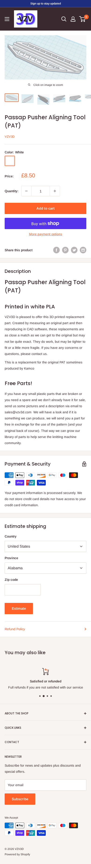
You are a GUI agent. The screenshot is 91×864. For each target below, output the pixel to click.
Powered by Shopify (17, 854)
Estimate (19, 608)
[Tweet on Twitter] (74, 250)
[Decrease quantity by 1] (26, 191)
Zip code (11, 579)
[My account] (73, 19)
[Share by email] (83, 250)
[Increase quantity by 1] (55, 191)
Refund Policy (15, 629)
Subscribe (20, 799)
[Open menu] (7, 19)
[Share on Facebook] (56, 250)
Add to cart (45, 208)
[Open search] (63, 19)
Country (11, 536)
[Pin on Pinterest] (65, 250)
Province (11, 558)
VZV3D (9, 136)
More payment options (45, 234)
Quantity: (11, 191)
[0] (82, 19)
